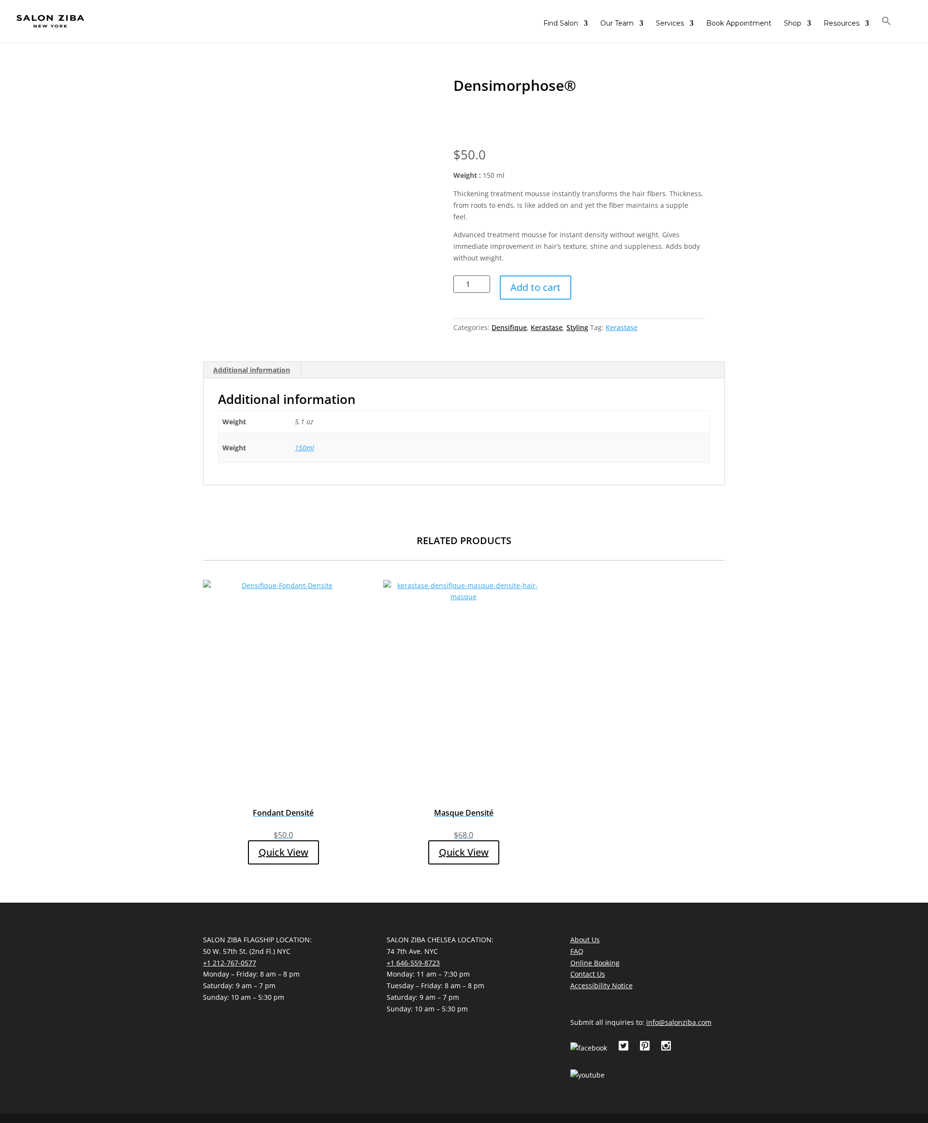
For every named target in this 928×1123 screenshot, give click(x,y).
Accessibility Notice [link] (601, 985)
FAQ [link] (576, 951)
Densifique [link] (509, 327)
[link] (50, 20)
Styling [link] (577, 327)
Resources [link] (841, 24)
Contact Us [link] (587, 974)
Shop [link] (792, 24)
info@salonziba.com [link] (678, 1022)
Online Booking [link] (595, 962)
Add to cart (535, 287)
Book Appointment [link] (738, 24)
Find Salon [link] (560, 24)
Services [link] (670, 24)
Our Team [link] (617, 24)
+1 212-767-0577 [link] (229, 962)
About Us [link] (585, 939)
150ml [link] (304, 447)
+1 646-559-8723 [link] (413, 962)
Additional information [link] (251, 369)
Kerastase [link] (547, 327)
